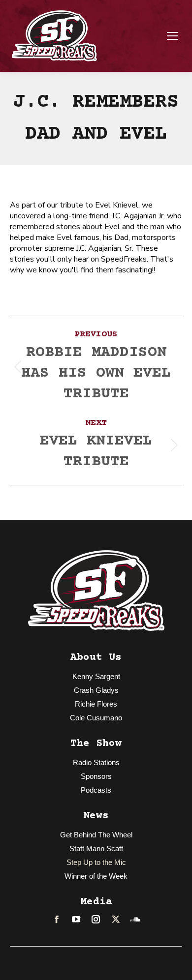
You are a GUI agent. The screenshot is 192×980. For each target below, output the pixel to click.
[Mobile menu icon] (172, 36)
